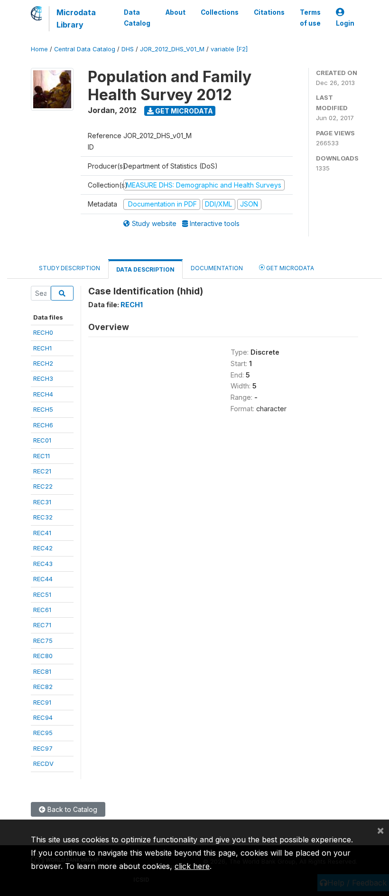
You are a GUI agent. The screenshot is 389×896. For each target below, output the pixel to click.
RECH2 (43, 363)
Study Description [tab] (69, 268)
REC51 (42, 594)
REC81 (42, 671)
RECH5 (43, 409)
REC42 (43, 548)
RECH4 (43, 394)
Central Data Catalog (84, 49)
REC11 (41, 456)
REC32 (43, 517)
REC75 (43, 640)
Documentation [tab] (217, 268)
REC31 (42, 502)
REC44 (43, 579)
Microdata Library (76, 18)
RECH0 (43, 332)
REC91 (42, 702)
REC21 (42, 471)
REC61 (42, 609)
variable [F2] (229, 49)
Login (345, 23)
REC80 (43, 656)
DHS (127, 49)
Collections (220, 12)
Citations (269, 12)
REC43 (43, 563)
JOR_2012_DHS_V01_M (172, 49)
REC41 (42, 533)
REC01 (42, 440)
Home (39, 49)
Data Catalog (137, 18)
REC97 (43, 748)
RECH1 (42, 348)
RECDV (43, 763)
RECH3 (43, 378)
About (175, 12)
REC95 (43, 732)
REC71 (42, 625)
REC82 (43, 686)
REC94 (43, 717)
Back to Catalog (71, 809)
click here (192, 866)
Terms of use (310, 18)
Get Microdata (183, 111)
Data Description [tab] (145, 269)
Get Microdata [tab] (289, 268)
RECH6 (43, 425)
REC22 (43, 486)
